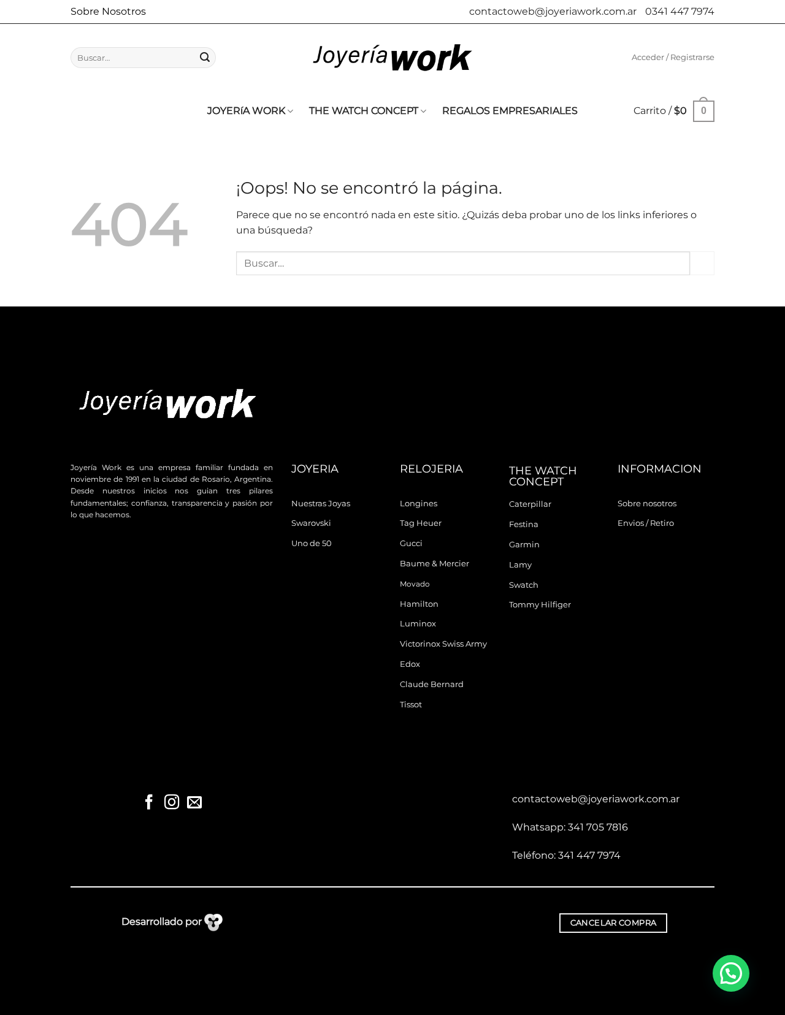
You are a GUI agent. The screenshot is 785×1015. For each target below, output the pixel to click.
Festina (523, 524)
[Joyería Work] (392, 57)
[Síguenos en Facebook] (149, 803)
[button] (673, 58)
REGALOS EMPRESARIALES (510, 110)
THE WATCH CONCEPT (363, 110)
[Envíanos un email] (193, 803)
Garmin (524, 544)
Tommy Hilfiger (540, 604)
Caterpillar (530, 504)
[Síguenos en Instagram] (171, 803)
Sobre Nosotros (108, 11)
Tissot (411, 704)
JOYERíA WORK (246, 110)
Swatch (523, 585)
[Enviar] (204, 57)
